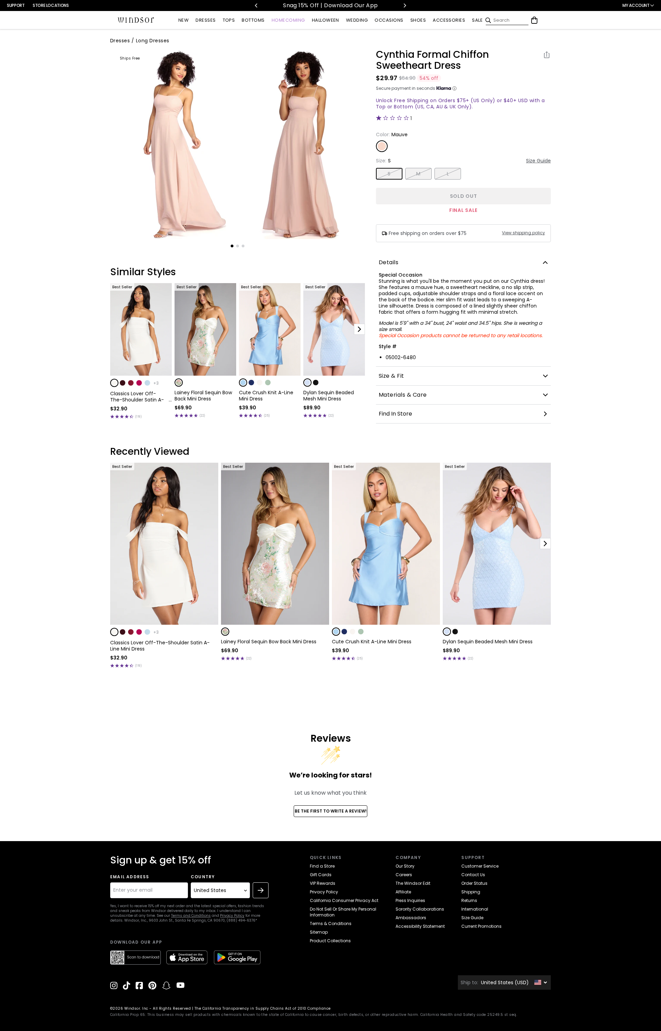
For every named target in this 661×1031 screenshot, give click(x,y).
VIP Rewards (322, 883)
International (474, 909)
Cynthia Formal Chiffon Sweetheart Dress (432, 60)
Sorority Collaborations (420, 909)
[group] (173, 144)
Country (203, 877)
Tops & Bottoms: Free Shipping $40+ (344, 5)
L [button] (448, 173)
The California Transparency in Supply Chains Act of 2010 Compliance (263, 1008)
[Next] (404, 5)
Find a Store (322, 866)
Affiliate (403, 892)
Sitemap (319, 932)
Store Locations (51, 5)
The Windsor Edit (413, 883)
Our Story (405, 866)
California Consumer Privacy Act (344, 900)
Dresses (120, 40)
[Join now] (261, 890)
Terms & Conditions (331, 923)
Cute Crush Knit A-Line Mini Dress (266, 395)
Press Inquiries (410, 900)
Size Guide (538, 161)
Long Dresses (152, 40)
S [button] (389, 173)
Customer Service (480, 866)
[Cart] (534, 20)
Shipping (470, 892)
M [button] (418, 173)
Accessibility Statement (420, 926)
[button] (114, 383)
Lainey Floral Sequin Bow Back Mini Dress (203, 395)
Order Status (474, 883)
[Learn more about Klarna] (454, 88)
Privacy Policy (232, 915)
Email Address (129, 877)
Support (15, 5)
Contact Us (473, 875)
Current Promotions (481, 926)
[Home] (136, 20)
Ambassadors (411, 918)
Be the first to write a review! (331, 811)
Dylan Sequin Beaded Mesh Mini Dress (328, 395)
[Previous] (256, 5)
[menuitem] (183, 20)
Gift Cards (321, 875)
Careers (404, 875)
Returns (469, 900)
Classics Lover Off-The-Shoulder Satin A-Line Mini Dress (137, 396)
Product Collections (330, 941)
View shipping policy (523, 233)
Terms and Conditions (191, 915)
